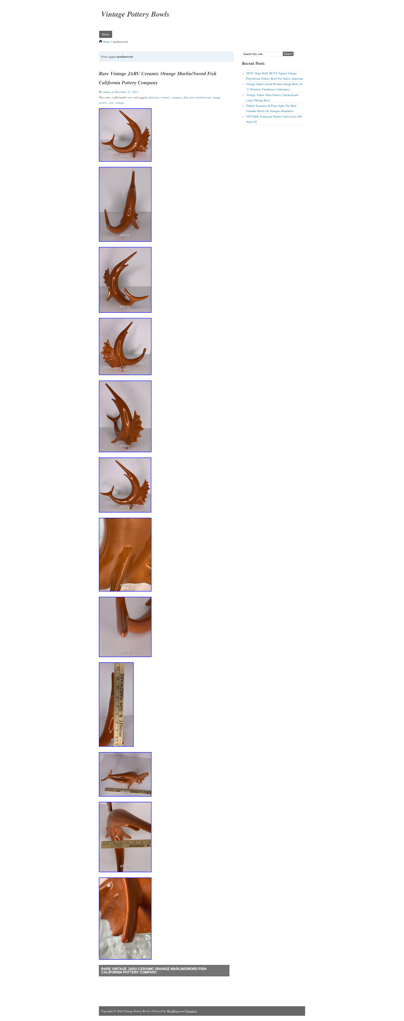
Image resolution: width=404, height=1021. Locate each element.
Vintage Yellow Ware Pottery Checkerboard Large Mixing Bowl (272, 97)
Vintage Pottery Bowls (135, 13)
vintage (119, 103)
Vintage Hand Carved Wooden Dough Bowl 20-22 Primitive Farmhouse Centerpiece (274, 86)
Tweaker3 (191, 1011)
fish (186, 97)
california (153, 97)
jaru (191, 97)
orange (216, 97)
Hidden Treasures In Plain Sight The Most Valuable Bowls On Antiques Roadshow (271, 108)
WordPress (173, 1011)
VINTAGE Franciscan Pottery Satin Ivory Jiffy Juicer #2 (274, 119)
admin (106, 92)
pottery (103, 103)
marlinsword (203, 97)
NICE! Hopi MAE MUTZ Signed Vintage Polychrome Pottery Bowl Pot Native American (274, 75)
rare (130, 97)
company (176, 97)
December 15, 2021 (126, 92)
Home (105, 34)
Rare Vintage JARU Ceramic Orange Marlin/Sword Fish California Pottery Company (153, 970)
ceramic (165, 97)
